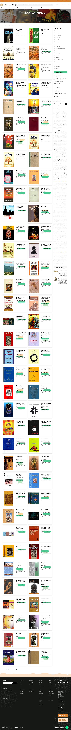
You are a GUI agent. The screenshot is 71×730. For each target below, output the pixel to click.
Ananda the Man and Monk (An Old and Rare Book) (20, 493)
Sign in (58, 0)
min (55, 103)
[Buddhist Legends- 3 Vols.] (8, 558)
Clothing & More (22, 689)
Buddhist (37, 17)
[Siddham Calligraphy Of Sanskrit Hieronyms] (33, 416)
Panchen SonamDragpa (46, 282)
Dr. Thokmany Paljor (21, 370)
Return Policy (31, 684)
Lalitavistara (43, 206)
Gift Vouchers (51, 695)
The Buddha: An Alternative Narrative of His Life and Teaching (46, 351)
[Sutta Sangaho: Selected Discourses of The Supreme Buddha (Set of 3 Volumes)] (8, 629)
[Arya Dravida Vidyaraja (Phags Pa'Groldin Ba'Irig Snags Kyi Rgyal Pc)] (8, 593)
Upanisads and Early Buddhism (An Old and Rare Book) (45, 369)
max (60, 103)
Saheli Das (19, 565)
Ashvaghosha (44, 317)
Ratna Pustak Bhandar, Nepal (20, 103)
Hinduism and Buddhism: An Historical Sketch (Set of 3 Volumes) (46, 83)
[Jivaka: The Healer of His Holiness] (33, 60)
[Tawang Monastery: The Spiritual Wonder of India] (8, 275)
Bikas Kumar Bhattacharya (18, 354)
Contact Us (50, 682)
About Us (40, 682)
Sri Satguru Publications (59, 81)
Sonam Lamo (19, 49)
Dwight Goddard (20, 459)
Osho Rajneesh (19, 530)
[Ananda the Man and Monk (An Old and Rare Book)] (8, 505)
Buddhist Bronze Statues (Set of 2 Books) (19, 316)
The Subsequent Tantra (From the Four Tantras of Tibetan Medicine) (21, 369)
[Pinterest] (62, 682)
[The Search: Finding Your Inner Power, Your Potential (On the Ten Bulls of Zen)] (33, 434)
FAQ (70, 0)
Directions (59, 697)
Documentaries (41, 691)
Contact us (64, 0)
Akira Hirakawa (20, 191)
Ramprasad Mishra (20, 335)
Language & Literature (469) (60, 48)
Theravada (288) (58, 64)
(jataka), (57, 116)
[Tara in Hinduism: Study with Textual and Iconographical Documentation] (8, 363)
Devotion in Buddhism (45, 598)
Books (32, 17)
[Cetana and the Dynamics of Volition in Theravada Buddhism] (33, 558)
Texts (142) (57, 61)
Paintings (21, 691)
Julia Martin (44, 388)
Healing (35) (58, 41)
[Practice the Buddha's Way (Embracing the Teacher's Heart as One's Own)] (8, 257)
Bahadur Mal (44, 155)
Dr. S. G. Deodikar (45, 370)
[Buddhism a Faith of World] (33, 42)
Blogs (40, 689)
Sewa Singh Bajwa (45, 67)
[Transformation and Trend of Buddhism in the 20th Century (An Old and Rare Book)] (33, 540)
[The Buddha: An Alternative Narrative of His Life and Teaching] (33, 363)
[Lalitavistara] (33, 222)
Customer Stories (41, 695)
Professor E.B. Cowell (46, 494)
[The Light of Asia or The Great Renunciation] (33, 239)
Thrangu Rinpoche (20, 388)
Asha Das (18, 494)
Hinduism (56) (58, 44)
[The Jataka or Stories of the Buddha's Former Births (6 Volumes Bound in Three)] (33, 505)
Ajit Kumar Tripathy (46, 102)
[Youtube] (67, 682)
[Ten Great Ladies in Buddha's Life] (33, 452)
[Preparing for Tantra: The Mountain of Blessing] (33, 310)
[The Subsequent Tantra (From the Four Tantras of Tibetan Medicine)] (8, 381)
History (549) (58, 46)
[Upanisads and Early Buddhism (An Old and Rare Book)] (33, 381)
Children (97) (58, 37)
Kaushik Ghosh (45, 49)
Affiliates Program (51, 691)
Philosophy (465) (58, 55)
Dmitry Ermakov (20, 406)
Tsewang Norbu (20, 264)
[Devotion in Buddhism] (33, 611)
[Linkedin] (65, 682)
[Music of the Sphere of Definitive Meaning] (33, 487)
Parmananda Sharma (46, 120)
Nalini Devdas (44, 547)
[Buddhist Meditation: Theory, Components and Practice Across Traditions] (8, 60)
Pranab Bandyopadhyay (21, 173)
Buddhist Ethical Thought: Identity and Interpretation (20, 119)
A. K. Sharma (19, 317)
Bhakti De (18, 583)
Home (28, 17)
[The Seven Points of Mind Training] (8, 399)
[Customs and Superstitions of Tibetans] (8, 487)
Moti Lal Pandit (45, 583)
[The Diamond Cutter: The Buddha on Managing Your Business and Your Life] (8, 310)
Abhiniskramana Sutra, (64, 166)
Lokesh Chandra (45, 406)
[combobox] (38, 5)
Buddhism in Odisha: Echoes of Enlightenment (45, 511)
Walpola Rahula (20, 282)
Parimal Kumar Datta (21, 138)
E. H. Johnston (44, 565)
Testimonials (41, 693)
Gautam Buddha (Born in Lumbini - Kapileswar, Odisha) (46, 101)
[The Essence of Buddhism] (8, 42)
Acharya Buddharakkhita (19, 601)
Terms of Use (31, 691)
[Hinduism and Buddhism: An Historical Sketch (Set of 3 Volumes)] (33, 95)
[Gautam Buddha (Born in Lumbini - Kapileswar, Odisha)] (33, 113)
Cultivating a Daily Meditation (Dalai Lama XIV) (46, 458)
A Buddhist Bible (19, 456)
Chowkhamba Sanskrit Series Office (60, 78)
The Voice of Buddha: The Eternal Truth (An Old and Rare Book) (20, 172)
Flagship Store (61, 692)
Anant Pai (56, 90)
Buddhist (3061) (58, 28)
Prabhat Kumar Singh (20, 318)
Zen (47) (57, 68)
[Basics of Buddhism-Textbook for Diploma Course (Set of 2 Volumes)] (8, 611)
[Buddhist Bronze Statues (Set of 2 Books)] (8, 328)
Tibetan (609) (58, 66)
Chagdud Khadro (45, 264)
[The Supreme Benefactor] (8, 646)
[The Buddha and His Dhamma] (8, 95)
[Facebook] (58, 682)
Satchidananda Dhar (46, 530)
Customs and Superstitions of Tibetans (19, 475)
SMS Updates (51, 700)
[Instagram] (64, 682)
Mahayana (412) (58, 50)
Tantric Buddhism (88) (59, 59)
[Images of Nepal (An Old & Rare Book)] (8, 219)
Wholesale (50, 689)
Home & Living (22, 693)
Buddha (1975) (58, 30)
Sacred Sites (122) (58, 57)
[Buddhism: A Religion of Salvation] (33, 593)
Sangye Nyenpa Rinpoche (44, 477)
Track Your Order (51, 693)
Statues (21, 682)
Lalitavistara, (59, 132)
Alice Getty (44, 335)
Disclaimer (31, 682)
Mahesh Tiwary (45, 191)
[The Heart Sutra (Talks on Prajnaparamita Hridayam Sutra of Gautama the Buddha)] (33, 629)
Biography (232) (58, 35)
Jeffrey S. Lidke (20, 512)
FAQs (40, 684)
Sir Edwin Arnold (45, 229)
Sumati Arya (44, 173)
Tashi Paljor (19, 229)
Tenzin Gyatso (44, 459)
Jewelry (40, 703)
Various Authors (57, 91)
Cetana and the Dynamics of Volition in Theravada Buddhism (46, 546)
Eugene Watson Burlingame (19, 548)
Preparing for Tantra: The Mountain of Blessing (45, 298)
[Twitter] (60, 682)
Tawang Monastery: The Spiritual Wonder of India (21, 263)
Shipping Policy (31, 689)
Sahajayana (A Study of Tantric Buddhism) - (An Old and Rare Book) (21, 334)
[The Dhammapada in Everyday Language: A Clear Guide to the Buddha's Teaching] (33, 148)
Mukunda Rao (44, 353)
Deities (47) (57, 39)
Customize (50, 684)
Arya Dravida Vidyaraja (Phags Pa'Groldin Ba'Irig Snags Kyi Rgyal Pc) (21, 582)
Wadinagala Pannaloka (21, 120)
